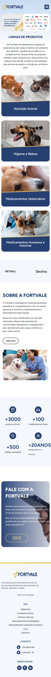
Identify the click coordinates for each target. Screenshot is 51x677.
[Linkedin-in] (30, 667)
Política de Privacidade (25, 595)
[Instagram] (19, 667)
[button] (46, 7)
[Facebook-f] (25, 667)
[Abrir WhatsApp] (44, 670)
